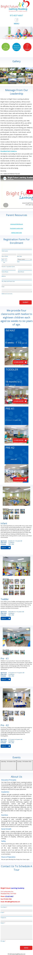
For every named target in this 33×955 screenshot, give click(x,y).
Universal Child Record (16, 224)
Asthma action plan (16, 232)
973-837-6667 (16, 15)
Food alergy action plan (16, 228)
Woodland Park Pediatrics (8, 151)
